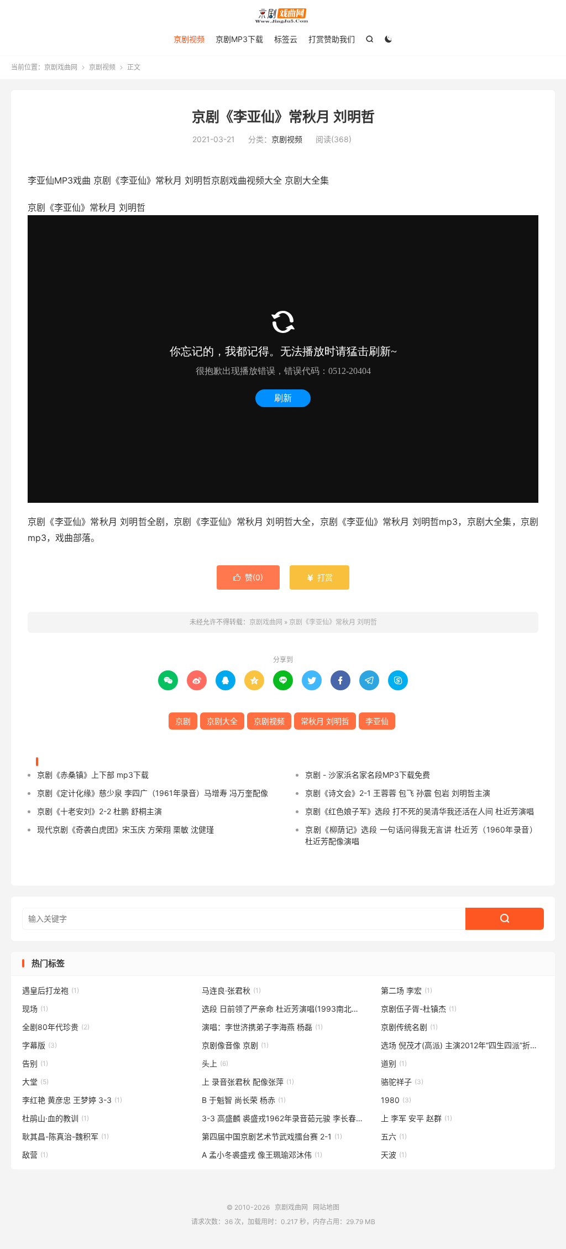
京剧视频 (189, 39)
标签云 (285, 39)
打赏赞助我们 (331, 39)
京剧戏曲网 (283, 15)
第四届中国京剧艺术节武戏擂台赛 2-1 (272, 1136)
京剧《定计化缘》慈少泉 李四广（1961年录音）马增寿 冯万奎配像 (152, 793)
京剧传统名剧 (409, 1027)
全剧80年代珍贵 (56, 1027)
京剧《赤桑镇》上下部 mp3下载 (93, 774)
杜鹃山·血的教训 (55, 1118)
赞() (248, 577)
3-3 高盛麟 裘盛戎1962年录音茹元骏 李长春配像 (283, 1118)
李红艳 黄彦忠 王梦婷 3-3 (72, 1100)
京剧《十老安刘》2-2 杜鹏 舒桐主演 (99, 811)
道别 (394, 1063)
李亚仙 (377, 721)
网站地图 (326, 1207)
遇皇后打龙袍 (50, 990)
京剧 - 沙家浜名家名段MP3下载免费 (367, 774)
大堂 (35, 1081)
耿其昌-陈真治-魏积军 (65, 1136)
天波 (394, 1154)
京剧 (183, 721)
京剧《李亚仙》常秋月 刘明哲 (283, 116)
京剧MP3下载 (239, 39)
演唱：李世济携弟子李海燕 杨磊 (262, 1027)
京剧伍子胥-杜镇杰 (419, 1008)
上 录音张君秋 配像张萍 (248, 1081)
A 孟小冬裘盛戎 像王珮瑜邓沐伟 (262, 1154)
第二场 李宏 (406, 990)
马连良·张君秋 (231, 990)
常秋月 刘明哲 (325, 721)
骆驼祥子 (402, 1081)
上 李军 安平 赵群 (416, 1118)
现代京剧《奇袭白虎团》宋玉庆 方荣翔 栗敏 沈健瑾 (125, 829)
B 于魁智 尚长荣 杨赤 (244, 1100)
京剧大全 (222, 721)
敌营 (35, 1154)
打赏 (319, 577)
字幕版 (39, 1045)
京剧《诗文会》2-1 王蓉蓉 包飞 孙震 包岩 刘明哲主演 (397, 793)
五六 (394, 1136)
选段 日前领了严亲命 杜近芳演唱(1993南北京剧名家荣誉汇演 (283, 1008)
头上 (215, 1063)
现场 (35, 1008)
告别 (35, 1063)
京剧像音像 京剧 (235, 1045)
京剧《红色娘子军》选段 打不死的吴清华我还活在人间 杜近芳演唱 (419, 811)
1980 (396, 1100)
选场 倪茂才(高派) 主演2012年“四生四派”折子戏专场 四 (462, 1045)
